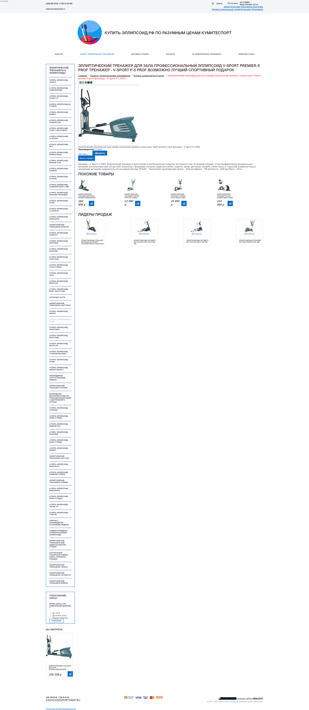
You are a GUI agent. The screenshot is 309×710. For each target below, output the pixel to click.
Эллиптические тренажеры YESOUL (58, 566)
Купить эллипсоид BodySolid (58, 465)
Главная (82, 75)
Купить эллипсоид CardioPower (58, 89)
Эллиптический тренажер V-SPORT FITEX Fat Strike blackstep (131, 196)
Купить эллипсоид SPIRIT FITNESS (58, 498)
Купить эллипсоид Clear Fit (58, 97)
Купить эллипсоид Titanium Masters (58, 353)
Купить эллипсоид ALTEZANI (58, 138)
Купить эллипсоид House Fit (58, 506)
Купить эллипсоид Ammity (58, 113)
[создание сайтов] (227, 698)
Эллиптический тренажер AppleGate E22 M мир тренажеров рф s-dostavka (92, 242)
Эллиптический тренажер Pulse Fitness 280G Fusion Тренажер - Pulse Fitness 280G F (225, 196)
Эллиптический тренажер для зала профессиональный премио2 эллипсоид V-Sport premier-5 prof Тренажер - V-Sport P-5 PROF (60, 667)
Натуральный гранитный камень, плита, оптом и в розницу (58, 556)
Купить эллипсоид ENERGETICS (58, 425)
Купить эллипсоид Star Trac (58, 258)
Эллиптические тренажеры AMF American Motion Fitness (57, 544)
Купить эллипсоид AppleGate (58, 218)
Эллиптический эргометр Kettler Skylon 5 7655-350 (197, 241)
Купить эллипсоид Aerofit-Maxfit (58, 369)
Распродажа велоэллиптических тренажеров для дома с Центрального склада (60, 398)
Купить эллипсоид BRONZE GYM (58, 162)
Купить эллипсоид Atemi (58, 361)
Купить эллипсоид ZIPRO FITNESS (58, 417)
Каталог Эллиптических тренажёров (97, 54)
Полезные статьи (246, 54)
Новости (59, 54)
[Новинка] (92, 233)
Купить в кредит (86, 158)
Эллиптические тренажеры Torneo (58, 481)
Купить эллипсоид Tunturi (58, 514)
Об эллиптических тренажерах (206, 54)
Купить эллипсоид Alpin (58, 202)
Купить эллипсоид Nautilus (58, 345)
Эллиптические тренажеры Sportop (59, 226)
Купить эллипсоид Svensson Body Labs (59, 186)
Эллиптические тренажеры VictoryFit (60, 574)
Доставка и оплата (140, 54)
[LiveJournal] (91, 82)
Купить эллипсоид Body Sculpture (58, 290)
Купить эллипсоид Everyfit (58, 234)
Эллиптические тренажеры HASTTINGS (60, 304)
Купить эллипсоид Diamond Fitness (58, 474)
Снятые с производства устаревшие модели (59, 523)
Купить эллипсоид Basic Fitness (58, 441)
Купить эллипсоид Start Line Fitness (58, 129)
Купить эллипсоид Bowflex (58, 282)
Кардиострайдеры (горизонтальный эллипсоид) (58, 533)
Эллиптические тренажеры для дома (243, 7)
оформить (70, 674)
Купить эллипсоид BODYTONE (58, 337)
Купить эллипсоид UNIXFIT (58, 81)
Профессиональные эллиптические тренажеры (237, 10)
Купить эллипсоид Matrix (58, 312)
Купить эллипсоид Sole (58, 274)
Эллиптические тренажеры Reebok (58, 582)
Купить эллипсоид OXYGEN (58, 178)
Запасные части (57, 297)
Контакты (170, 54)
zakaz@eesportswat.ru (55, 9)
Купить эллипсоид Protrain (58, 242)
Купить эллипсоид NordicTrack (58, 154)
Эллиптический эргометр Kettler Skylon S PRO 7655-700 (145, 242)
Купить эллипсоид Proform (58, 433)
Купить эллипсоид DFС (58, 146)
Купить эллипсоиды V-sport (60, 321)
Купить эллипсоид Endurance (58, 490)
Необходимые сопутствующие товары (57, 378)
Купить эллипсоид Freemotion (58, 121)
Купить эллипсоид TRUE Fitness (58, 266)
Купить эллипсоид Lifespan (58, 409)
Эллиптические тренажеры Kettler (59, 457)
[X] (88, 82)
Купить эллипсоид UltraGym (58, 210)
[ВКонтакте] (80, 82)
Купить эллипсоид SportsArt (58, 329)
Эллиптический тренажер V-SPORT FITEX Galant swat (178, 196)
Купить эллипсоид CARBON (58, 170)
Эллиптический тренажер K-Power (58, 387)
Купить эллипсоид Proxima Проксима (58, 194)
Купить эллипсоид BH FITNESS (60, 105)
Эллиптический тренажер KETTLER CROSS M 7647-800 (250, 241)
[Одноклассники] (83, 82)
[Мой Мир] (86, 82)
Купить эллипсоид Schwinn (58, 250)
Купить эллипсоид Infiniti (58, 449)
